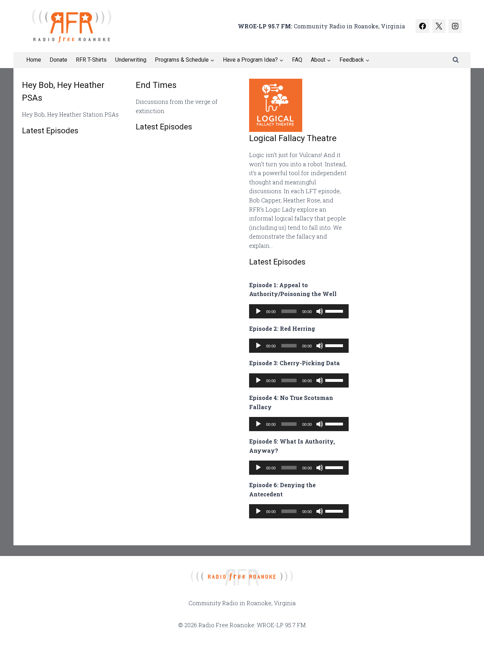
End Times (156, 85)
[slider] (335, 310)
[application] (299, 311)
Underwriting (130, 59)
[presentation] (299, 105)
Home (33, 59)
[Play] (258, 311)
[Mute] (319, 311)
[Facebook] (422, 26)
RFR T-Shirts (91, 59)
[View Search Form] (455, 60)
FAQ (297, 59)
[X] (439, 26)
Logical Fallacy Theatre (293, 138)
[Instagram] (455, 26)
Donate (58, 59)
